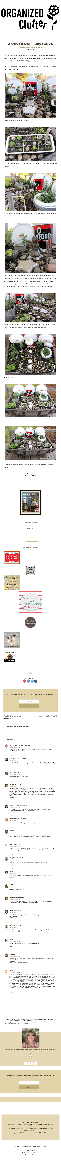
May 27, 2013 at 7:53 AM (15, 747)
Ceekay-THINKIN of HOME (18, 818)
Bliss (11, 939)
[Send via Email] (35, 681)
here (51, 58)
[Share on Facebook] (28, 681)
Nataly (12, 885)
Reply (12, 755)
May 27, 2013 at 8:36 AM (15, 786)
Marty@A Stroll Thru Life (19, 758)
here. (36, 61)
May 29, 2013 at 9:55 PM (15, 956)
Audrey (12, 954)
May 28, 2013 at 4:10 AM (15, 887)
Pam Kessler (14, 772)
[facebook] (25, 1063)
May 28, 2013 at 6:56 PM (15, 927)
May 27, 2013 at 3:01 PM (15, 832)
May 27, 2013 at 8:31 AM (15, 774)
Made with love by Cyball (44, 1162)
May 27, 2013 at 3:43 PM (15, 846)
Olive (11, 871)
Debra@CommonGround (18, 805)
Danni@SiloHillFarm (16, 897)
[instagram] (29, 1063)
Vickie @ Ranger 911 (16, 925)
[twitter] (32, 1063)
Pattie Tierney (14, 844)
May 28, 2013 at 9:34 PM (15, 941)
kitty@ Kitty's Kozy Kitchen (19, 745)
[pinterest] (35, 1063)
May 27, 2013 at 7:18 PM (15, 873)
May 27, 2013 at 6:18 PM (15, 859)
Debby (11, 830)
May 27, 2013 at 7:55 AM (15, 760)
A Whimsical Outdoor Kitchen (47, 717)
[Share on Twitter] (32, 681)
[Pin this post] (24, 681)
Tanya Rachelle (15, 784)
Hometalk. (36, 58)
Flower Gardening (24, 47)
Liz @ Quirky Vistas (16, 858)
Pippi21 (11, 970)
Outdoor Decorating (36, 47)
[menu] (3, 36)
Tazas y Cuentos (15, 910)
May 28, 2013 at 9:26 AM (15, 899)
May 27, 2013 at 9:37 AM (15, 807)
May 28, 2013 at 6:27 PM (15, 912)
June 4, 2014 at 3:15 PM (15, 972)
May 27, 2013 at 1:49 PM (15, 820)
